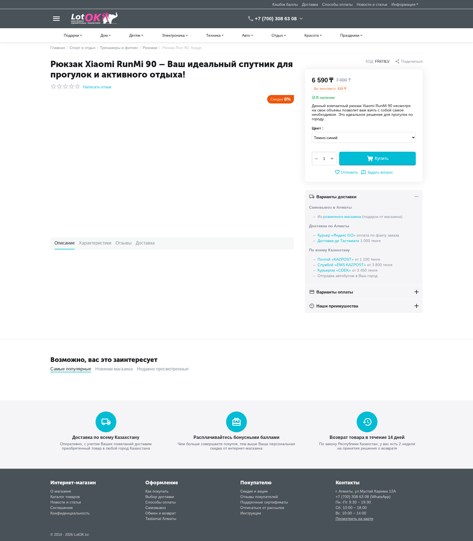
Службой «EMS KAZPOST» (342, 265)
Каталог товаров (65, 496)
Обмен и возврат (160, 513)
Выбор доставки (159, 496)
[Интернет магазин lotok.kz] (94, 18)
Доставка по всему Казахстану (105, 437)
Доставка (310, 4)
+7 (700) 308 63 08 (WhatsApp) (363, 496)
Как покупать (156, 491)
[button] (409, 61)
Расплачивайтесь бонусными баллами (236, 437)
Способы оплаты (337, 4)
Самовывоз (155, 507)
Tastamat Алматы (160, 518)
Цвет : (318, 128)
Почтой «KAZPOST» (336, 259)
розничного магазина (342, 216)
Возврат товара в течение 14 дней (367, 437)
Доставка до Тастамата (338, 240)
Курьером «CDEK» (334, 270)
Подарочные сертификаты (264, 502)
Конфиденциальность (70, 513)
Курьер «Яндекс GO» (337, 235)
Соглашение (61, 507)
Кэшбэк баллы (285, 4)
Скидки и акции (254, 491)
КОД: (370, 61)
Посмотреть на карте (354, 518)
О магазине (60, 491)
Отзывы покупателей (259, 496)
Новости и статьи (372, 4)
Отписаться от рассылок (262, 507)
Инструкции (250, 513)
